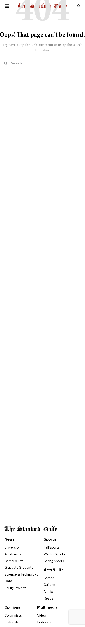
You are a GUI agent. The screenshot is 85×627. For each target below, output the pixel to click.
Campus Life (14, 561)
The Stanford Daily (31, 529)
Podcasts (44, 622)
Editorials (12, 622)
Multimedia (47, 607)
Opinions (12, 607)
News (10, 539)
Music (48, 591)
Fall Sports (52, 547)
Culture (49, 585)
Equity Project (15, 588)
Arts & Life (54, 570)
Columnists (13, 615)
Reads (48, 598)
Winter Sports (54, 554)
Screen (49, 578)
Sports (50, 539)
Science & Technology (21, 574)
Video (41, 615)
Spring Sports (54, 561)
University (12, 547)
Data (8, 581)
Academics (13, 554)
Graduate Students (19, 567)
